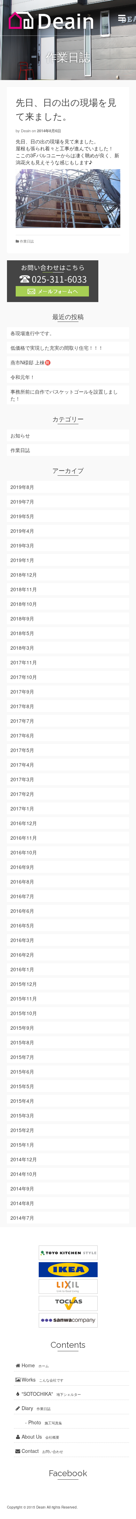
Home (34, 1365)
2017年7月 (22, 720)
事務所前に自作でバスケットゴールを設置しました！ (64, 395)
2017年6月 (22, 735)
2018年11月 (23, 589)
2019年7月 (22, 501)
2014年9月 (22, 1188)
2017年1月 (22, 808)
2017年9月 (22, 691)
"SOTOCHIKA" (50, 1393)
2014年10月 (23, 1173)
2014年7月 (22, 1217)
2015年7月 (22, 1056)
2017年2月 (22, 793)
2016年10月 (23, 852)
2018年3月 (22, 647)
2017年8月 (22, 706)
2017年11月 (23, 662)
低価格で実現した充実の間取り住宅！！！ (56, 347)
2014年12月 (23, 1159)
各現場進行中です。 (32, 333)
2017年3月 (22, 779)
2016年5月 (22, 925)
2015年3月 (22, 1115)
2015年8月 (22, 1042)
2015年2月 (22, 1129)
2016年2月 (22, 954)
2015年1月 (22, 1144)
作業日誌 (27, 241)
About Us (39, 1436)
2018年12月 (23, 574)
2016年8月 (22, 881)
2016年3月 (22, 939)
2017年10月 (23, 676)
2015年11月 (23, 998)
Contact (41, 1450)
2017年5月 (22, 749)
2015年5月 (22, 1086)
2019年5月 (22, 516)
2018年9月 (22, 618)
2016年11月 (23, 837)
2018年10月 (23, 603)
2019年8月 (22, 486)
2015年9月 (22, 1027)
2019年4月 (22, 530)
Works (41, 1379)
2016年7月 (22, 896)
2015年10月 (23, 1013)
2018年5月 (22, 633)
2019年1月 (22, 559)
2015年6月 (22, 1071)
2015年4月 (22, 1100)
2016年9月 (22, 866)
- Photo (38, 1422)
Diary (35, 1408)
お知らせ (20, 435)
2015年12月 (23, 983)
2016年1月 (22, 969)
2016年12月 (23, 823)
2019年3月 (22, 545)
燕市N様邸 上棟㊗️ (30, 362)
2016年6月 (22, 910)
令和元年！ (22, 376)
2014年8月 (22, 1203)
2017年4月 (22, 764)
